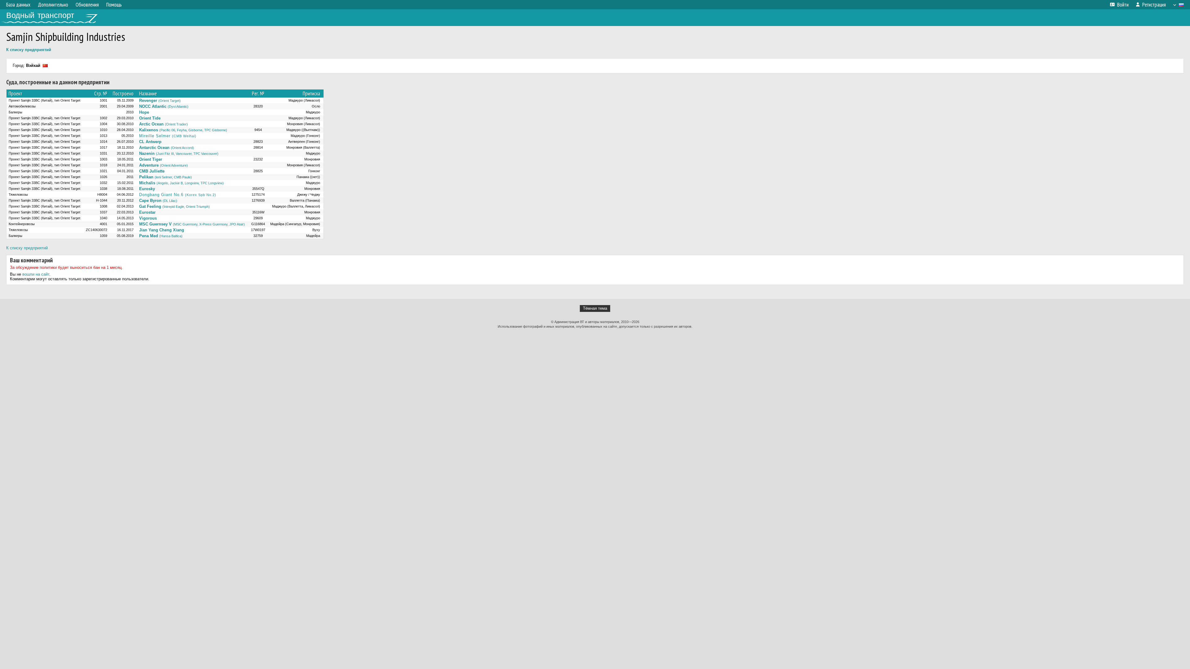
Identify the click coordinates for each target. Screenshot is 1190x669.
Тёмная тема (595, 308)
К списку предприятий (28, 49)
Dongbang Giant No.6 (177, 194)
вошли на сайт (35, 274)
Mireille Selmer (167, 135)
